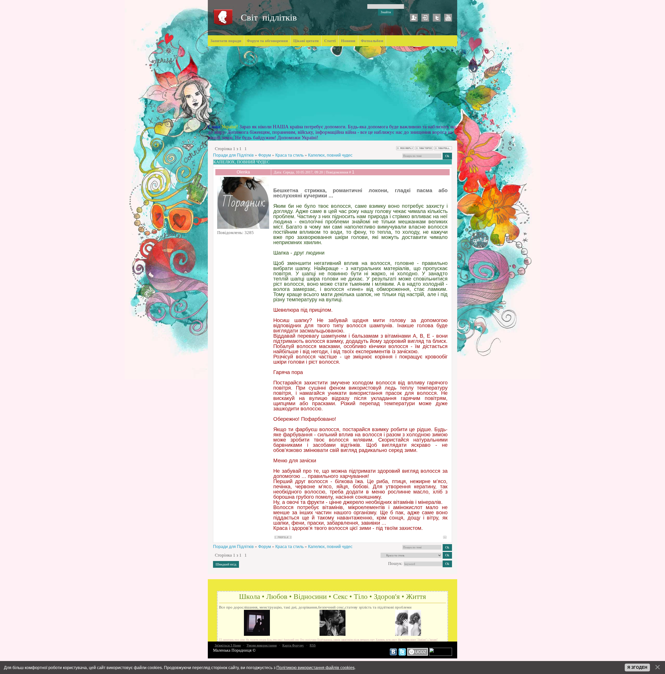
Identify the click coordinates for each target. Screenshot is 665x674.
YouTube (448, 18)
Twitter (437, 18)
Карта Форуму (293, 645)
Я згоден (637, 667)
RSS (313, 645)
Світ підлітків (269, 17)
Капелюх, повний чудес (330, 155)
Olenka (243, 172)
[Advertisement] (332, 85)
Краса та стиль (289, 155)
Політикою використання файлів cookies (315, 667)
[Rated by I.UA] (440, 654)
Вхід (425, 18)
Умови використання (262, 645)
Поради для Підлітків (233, 155)
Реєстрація (414, 18)
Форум (264, 155)
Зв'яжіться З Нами (228, 645)
